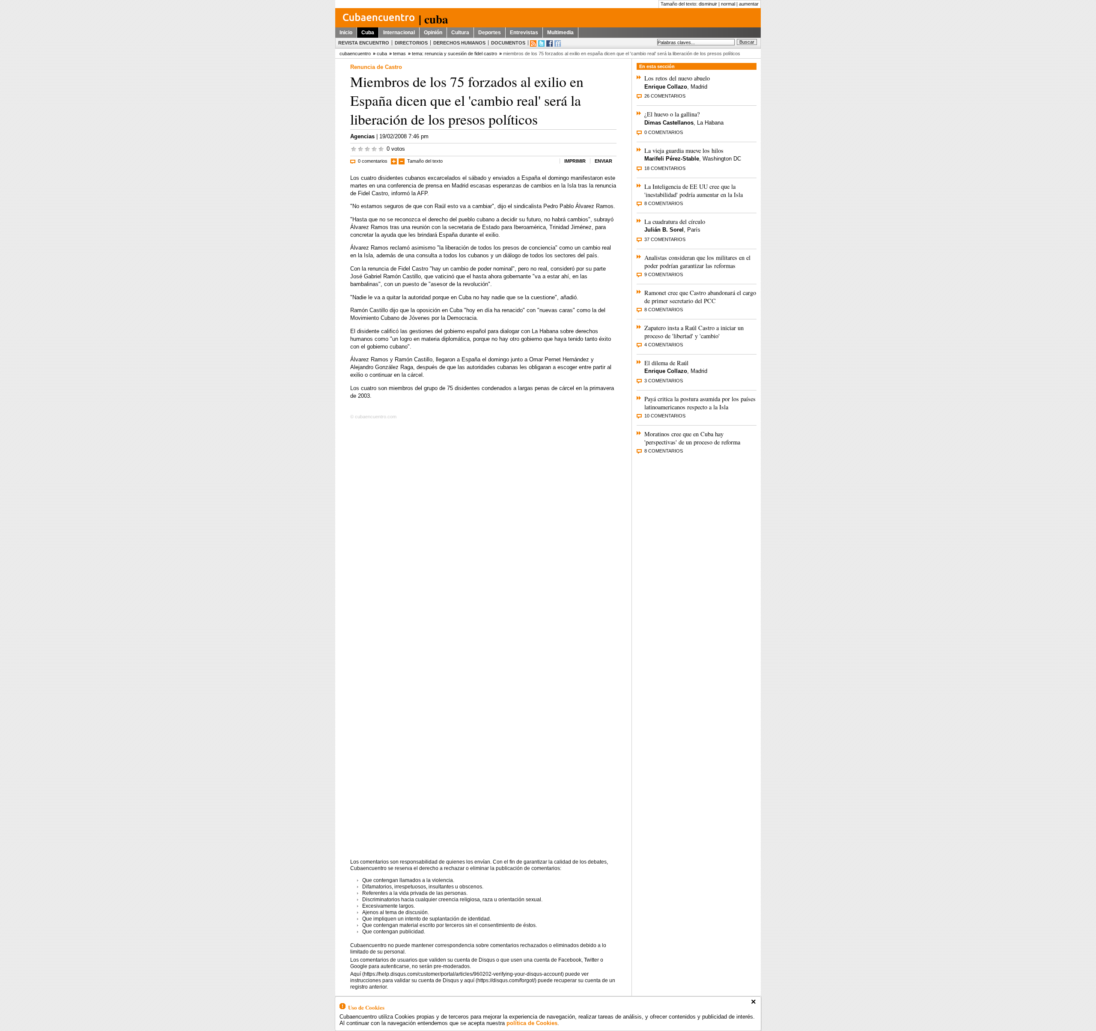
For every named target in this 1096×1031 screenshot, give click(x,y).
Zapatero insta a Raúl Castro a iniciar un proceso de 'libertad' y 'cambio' (694, 332)
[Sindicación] (533, 43)
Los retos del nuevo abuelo (677, 78)
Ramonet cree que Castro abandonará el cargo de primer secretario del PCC (700, 297)
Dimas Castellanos (669, 122)
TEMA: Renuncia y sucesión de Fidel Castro (454, 53)
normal (728, 3)
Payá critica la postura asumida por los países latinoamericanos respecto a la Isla (700, 403)
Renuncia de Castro (376, 67)
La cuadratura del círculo (674, 222)
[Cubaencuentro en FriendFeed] (558, 43)
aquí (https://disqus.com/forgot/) (500, 980)
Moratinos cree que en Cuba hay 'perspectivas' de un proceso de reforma (692, 438)
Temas (399, 53)
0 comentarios (372, 161)
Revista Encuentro (363, 42)
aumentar (749, 3)
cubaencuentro (355, 53)
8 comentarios (663, 203)
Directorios (411, 42)
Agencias (362, 136)
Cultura (460, 33)
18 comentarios (664, 168)
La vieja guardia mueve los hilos (684, 150)
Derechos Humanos (459, 42)
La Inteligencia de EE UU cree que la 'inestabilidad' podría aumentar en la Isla (693, 190)
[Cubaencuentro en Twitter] (541, 43)
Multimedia (560, 33)
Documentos (508, 42)
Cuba (367, 33)
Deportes (489, 33)
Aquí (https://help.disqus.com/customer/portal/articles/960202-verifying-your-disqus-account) (457, 974)
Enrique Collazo (665, 86)
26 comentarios (664, 95)
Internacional (399, 33)
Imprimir (575, 161)
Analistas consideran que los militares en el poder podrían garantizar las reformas (697, 261)
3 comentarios (663, 380)
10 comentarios (664, 415)
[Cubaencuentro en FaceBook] (549, 43)
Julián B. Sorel (664, 229)
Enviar (603, 161)
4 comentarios (663, 344)
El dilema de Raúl (666, 363)
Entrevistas (524, 33)
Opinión (433, 33)
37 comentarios (664, 239)
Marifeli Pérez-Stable (671, 158)
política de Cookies (531, 1023)
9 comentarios (663, 274)
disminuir (708, 3)
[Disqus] (483, 531)
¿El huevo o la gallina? (672, 114)
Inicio (346, 33)
